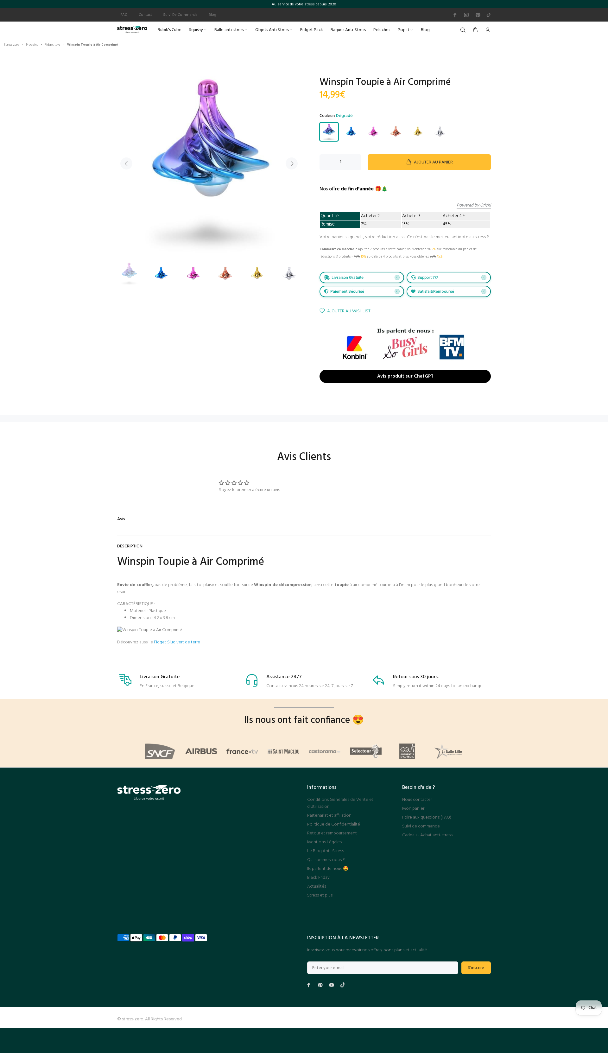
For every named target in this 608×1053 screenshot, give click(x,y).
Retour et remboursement (332, 833)
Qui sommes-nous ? (326, 860)
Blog (212, 15)
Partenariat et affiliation (329, 815)
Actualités (316, 886)
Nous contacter (417, 799)
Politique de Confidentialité (333, 824)
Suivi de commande (421, 826)
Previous (126, 163)
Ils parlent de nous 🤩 (327, 868)
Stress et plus (319, 895)
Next (292, 163)
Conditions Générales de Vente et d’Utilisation (340, 803)
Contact (145, 15)
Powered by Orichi (474, 205)
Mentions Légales (324, 842)
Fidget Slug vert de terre (177, 642)
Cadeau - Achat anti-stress (427, 835)
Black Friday (318, 877)
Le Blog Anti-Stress (325, 851)
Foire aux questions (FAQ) (426, 817)
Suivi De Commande (180, 15)
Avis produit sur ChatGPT (405, 376)
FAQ (124, 15)
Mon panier (413, 808)
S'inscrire (476, 968)
